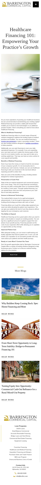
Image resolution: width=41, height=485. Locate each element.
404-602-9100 (21, 473)
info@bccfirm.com (22, 476)
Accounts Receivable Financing (20, 433)
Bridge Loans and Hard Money (20, 436)
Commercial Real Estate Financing (20, 438)
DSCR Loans (21, 428)
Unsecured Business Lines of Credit (20, 459)
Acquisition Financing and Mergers (20, 452)
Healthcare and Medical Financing (20, 449)
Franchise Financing (20, 447)
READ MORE (8, 314)
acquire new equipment (8, 141)
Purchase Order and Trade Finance (20, 454)
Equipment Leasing (21, 441)
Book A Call (13, 254)
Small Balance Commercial (20, 431)
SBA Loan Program (20, 457)
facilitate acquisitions (31, 143)
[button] (36, 4)
